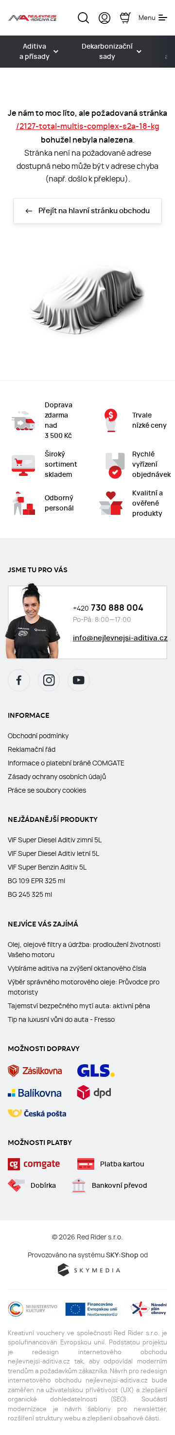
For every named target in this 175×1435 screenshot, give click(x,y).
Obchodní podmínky (38, 736)
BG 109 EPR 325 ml (36, 881)
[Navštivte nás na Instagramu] (49, 680)
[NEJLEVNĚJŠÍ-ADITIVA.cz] (32, 18)
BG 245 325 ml (30, 894)
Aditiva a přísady (34, 51)
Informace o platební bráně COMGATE (66, 763)
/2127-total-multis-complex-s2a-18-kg (87, 126)
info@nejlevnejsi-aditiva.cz (120, 638)
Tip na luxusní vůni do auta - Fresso (61, 1019)
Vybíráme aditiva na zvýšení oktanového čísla (77, 968)
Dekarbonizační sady (107, 51)
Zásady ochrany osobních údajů (57, 776)
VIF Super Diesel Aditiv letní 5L (53, 853)
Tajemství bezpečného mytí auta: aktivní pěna (79, 1006)
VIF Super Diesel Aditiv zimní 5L (55, 840)
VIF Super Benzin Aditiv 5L (47, 867)
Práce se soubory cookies (47, 790)
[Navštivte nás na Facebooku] (19, 680)
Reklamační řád (31, 749)
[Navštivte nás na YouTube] (79, 680)
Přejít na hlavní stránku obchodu (94, 211)
